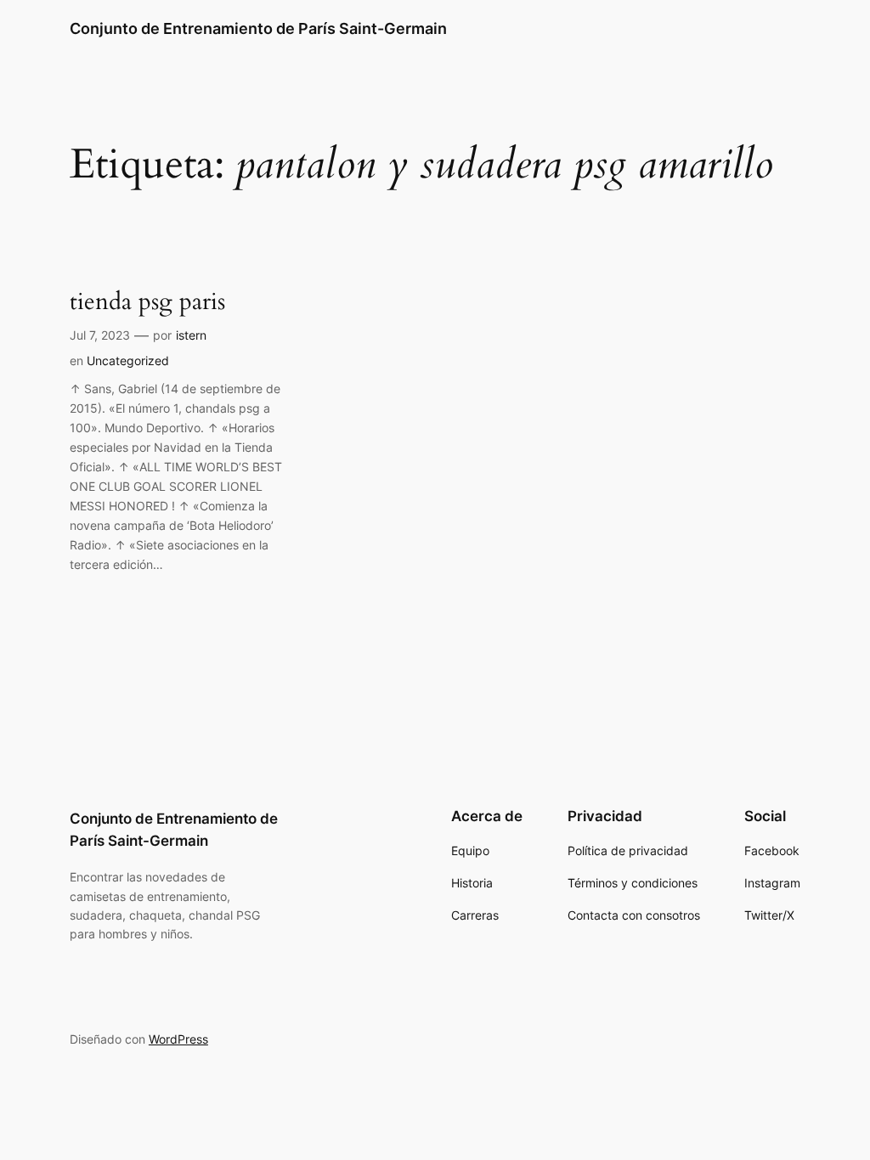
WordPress (178, 1039)
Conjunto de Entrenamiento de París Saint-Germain (258, 28)
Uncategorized (128, 360)
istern (191, 335)
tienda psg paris (147, 302)
